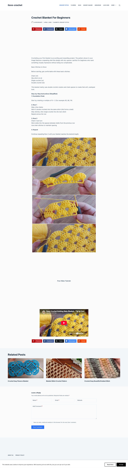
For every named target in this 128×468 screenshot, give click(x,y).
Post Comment (37, 427)
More (112, 5)
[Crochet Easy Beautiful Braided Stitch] (102, 368)
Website (79, 400)
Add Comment (37, 406)
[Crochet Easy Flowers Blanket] (26, 368)
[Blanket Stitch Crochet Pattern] (64, 368)
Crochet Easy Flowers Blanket (18, 381)
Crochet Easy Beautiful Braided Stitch (97, 381)
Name (35, 400)
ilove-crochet (15, 5)
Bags (79, 5)
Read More (110, 464)
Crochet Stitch (64, 5)
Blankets (56, 22)
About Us (10, 455)
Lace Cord (106, 5)
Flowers (73, 5)
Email (57, 400)
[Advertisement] (64, 44)
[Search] (119, 5)
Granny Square (87, 5)
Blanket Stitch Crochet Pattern (56, 381)
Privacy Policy (19, 455)
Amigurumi (98, 5)
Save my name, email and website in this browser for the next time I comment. (55, 422)
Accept (121, 464)
